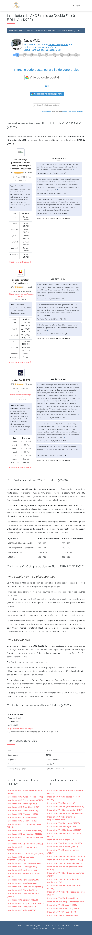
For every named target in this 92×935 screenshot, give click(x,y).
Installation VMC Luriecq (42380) (22, 866)
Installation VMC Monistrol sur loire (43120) (23, 875)
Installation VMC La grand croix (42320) (65, 806)
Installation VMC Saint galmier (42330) (65, 863)
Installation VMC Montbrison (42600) (64, 830)
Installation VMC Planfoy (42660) (22, 883)
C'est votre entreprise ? (20, 262)
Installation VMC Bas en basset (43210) (25, 800)
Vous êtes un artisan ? (77, 111)
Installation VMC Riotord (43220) (22, 890)
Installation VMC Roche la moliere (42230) (23, 895)
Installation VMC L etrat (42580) (22, 821)
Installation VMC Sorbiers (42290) (22, 900)
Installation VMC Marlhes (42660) (22, 870)
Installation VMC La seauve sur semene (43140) (25, 839)
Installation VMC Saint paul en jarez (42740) (64, 887)
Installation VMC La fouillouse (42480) (24, 830)
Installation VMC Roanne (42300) (62, 846)
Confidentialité (47, 111)
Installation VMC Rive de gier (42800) (64, 843)
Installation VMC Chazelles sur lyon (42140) (63, 798)
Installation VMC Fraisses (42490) (22, 814)
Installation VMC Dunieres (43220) (22, 810)
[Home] (16, 5)
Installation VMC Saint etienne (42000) (65, 860)
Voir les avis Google (63, 218)
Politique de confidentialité (57, 925)
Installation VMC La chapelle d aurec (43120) (24, 825)
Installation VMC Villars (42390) (21, 910)
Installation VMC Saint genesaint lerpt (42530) (65, 868)
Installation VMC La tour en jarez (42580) (22, 848)
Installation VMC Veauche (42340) (63, 908)
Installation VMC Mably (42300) (61, 826)
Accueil (17, 925)
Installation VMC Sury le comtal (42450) (25, 903)
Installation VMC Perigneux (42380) (23, 880)
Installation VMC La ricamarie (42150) (24, 834)
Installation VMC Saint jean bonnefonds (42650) (65, 874)
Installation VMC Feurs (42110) (61, 803)
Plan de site (58, 928)
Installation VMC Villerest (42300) (62, 915)
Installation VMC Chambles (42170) (23, 807)
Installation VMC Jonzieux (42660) (22, 817)
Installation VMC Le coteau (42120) (63, 823)
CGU (41, 111)
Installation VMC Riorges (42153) (62, 839)
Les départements (40, 928)
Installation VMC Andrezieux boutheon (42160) (24, 792)
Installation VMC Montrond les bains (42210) (64, 834)
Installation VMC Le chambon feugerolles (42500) (20, 858)
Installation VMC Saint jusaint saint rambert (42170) (63, 880)
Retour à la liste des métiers (47, 105)
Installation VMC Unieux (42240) (21, 906)
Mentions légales (33, 925)
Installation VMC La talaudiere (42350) (25, 844)
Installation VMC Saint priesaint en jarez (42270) (65, 893)
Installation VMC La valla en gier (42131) (25, 853)
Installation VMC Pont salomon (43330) (25, 886)
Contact (76, 6)
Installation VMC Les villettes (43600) (24, 863)
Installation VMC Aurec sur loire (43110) (25, 797)
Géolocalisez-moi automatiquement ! (47, 94)
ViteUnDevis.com (66, 111)
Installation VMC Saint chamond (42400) (66, 856)
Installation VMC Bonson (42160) (22, 803)
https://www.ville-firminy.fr (20, 728)
